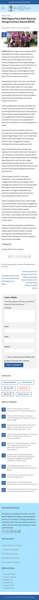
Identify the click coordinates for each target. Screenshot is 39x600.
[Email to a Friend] (21, 256)
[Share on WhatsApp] (9, 256)
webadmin (25, 28)
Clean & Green (16, 593)
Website (7, 347)
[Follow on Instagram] (7, 531)
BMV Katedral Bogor (16, 249)
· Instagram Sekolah (9, 577)
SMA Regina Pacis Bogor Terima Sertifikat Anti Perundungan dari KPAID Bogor (22, 468)
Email (6, 336)
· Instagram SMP (8, 585)
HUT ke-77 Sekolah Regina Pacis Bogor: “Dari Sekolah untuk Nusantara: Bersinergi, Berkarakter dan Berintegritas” (22, 446)
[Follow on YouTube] (19, 531)
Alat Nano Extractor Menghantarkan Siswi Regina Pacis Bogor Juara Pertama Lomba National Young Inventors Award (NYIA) (29, 279)
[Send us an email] (15, 531)
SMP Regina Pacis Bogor (11, 558)
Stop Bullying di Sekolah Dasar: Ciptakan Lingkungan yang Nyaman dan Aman (22, 490)
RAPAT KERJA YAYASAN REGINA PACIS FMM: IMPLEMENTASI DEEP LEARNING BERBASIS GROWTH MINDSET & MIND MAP (20, 457)
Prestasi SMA (6, 15)
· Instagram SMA (8, 588)
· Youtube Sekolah (8, 574)
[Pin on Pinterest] (25, 256)
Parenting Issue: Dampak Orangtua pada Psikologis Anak (20, 476)
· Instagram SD (7, 582)
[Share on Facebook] (13, 256)
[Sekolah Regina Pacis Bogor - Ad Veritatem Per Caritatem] (19, 8)
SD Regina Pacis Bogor (10, 554)
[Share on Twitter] (17, 256)
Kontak (25, 593)
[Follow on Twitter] (11, 531)
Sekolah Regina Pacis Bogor (12, 545)
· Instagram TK (7, 580)
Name (6, 326)
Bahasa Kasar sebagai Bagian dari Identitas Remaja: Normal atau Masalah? (22, 483)
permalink (5, 266)
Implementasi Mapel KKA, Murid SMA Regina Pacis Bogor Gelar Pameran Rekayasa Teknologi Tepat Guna (21, 427)
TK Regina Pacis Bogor (10, 550)
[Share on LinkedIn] (29, 256)
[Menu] (3, 8)
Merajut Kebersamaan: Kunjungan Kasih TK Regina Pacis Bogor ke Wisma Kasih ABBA (21, 418)
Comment (8, 308)
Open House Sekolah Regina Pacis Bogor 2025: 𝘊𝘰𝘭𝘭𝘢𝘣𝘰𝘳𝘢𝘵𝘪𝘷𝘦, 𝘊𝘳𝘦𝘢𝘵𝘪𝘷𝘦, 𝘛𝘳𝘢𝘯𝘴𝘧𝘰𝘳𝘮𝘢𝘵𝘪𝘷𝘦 (22, 436)
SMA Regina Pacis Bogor (11, 562)
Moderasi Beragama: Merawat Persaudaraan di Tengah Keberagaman (21, 410)
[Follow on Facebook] (3, 531)
